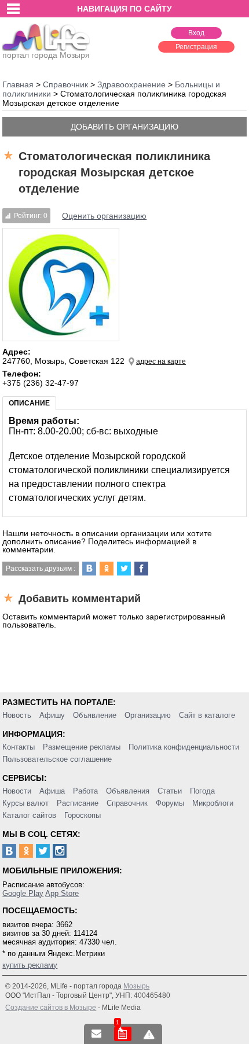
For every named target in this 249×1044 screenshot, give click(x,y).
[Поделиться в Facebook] (141, 569)
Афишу (52, 715)
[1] (122, 1034)
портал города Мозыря (46, 55)
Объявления (127, 791)
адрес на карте (161, 361)
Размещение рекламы (81, 747)
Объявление (94, 715)
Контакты (18, 747)
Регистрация (196, 47)
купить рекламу (29, 965)
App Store (62, 893)
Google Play (22, 893)
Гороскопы (82, 815)
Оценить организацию (104, 215)
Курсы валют (25, 803)
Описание (29, 403)
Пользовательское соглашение (57, 759)
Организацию (147, 715)
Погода (202, 791)
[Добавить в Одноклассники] (106, 569)
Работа (85, 791)
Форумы (170, 803)
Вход (196, 33)
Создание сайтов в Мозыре (50, 1008)
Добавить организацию (124, 126)
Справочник (127, 803)
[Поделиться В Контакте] (89, 569)
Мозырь (136, 986)
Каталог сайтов (29, 815)
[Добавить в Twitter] (124, 569)
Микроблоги (212, 803)
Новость (16, 715)
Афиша (52, 791)
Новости (16, 791)
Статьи (170, 791)
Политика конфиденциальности (184, 747)
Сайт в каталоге (207, 715)
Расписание (77, 803)
